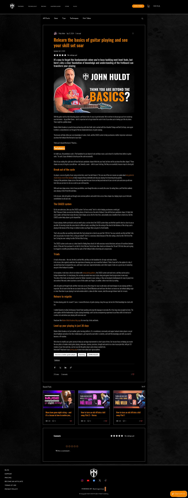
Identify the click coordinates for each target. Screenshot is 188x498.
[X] (99, 480)
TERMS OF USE (10, 485)
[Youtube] (88, 480)
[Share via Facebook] (55, 368)
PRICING (8, 478)
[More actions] (133, 33)
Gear (56, 18)
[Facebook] (94, 480)
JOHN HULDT (93, 354)
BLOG (7, 470)
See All (143, 386)
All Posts (46, 18)
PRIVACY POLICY (11, 489)
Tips (64, 18)
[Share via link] (71, 368)
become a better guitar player (65, 354)
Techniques (74, 18)
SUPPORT (8, 474)
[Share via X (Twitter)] (60, 368)
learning (82, 354)
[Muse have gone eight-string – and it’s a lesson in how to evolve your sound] (58, 399)
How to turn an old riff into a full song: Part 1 (128, 414)
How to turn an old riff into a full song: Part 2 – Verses (93, 414)
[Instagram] (82, 480)
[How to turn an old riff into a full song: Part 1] (129, 399)
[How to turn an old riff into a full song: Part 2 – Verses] (94, 399)
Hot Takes (87, 18)
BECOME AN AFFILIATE (14, 481)
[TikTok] (105, 480)
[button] (148, 6)
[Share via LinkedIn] (65, 368)
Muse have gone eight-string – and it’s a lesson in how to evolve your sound (58, 414)
